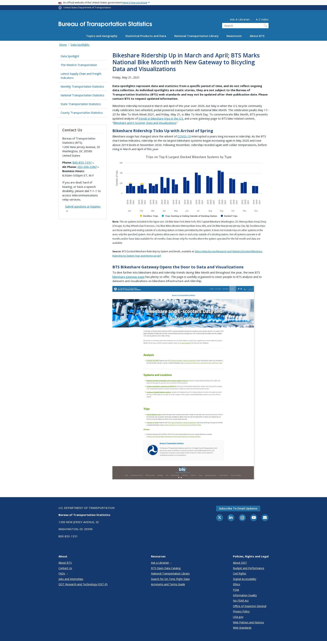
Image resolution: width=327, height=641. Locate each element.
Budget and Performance (248, 568)
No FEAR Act (241, 600)
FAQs (61, 573)
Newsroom (234, 36)
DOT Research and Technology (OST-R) (82, 584)
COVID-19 (184, 136)
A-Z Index (262, 19)
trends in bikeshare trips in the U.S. (161, 118)
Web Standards (242, 627)
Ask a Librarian (160, 562)
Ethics (236, 584)
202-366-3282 (87, 167)
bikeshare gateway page (128, 277)
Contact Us (65, 568)
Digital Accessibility (244, 579)
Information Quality (245, 595)
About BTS (257, 36)
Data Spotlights (80, 44)
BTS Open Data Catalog (166, 568)
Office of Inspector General (249, 606)
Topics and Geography (101, 36)
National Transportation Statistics (82, 95)
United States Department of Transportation (87, 7)
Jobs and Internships (70, 579)
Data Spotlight (70, 56)
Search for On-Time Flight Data (170, 579)
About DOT (240, 562)
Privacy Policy (241, 611)
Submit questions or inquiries (82, 206)
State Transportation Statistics (81, 104)
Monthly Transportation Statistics (82, 86)
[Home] (105, 25)
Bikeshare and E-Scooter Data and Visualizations (144, 123)
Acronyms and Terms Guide (168, 584)
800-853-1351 (82, 162)
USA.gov (238, 617)
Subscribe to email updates (238, 508)
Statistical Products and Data (145, 36)
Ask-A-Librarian (240, 19)
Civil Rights (239, 573)
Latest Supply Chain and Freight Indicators (81, 76)
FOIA (236, 590)
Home (63, 44)
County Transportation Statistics (82, 112)
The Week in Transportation (79, 65)
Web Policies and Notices (248, 622)
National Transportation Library (196, 36)
